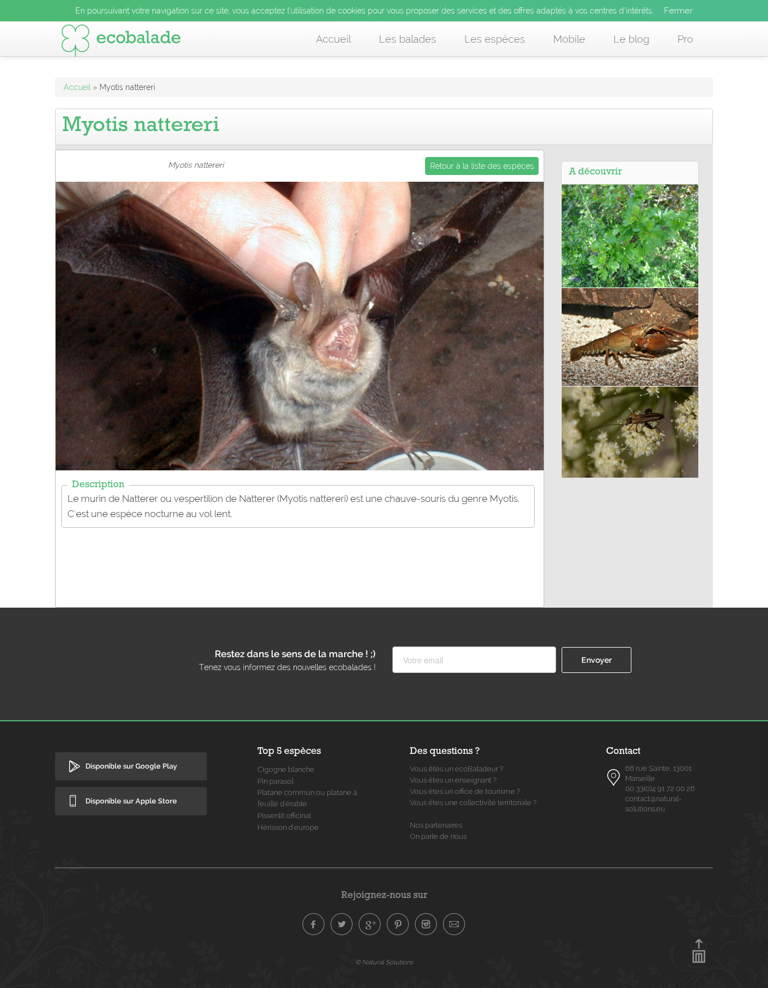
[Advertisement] (299, 560)
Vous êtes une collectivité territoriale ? (473, 802)
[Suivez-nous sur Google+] (370, 924)
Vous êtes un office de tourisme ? (465, 791)
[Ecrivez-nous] (454, 924)
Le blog (631, 39)
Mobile (569, 39)
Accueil (333, 39)
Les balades (407, 39)
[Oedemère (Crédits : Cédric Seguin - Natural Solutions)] (630, 431)
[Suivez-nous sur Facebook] (313, 924)
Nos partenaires (436, 825)
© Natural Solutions (384, 962)
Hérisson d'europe (288, 827)
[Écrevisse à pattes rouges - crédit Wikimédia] (630, 335)
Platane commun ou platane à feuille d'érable (307, 798)
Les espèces (494, 39)
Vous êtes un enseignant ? (453, 780)
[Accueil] (121, 43)
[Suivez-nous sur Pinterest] (398, 924)
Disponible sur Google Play (131, 766)
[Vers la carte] (614, 778)
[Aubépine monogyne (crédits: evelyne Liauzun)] (630, 235)
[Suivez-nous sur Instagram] (426, 924)
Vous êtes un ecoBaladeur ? (456, 769)
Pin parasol (275, 781)
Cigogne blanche (285, 769)
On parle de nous (438, 836)
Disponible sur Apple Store (131, 801)
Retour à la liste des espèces (482, 165)
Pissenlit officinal (284, 815)
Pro (685, 39)
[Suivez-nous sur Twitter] (342, 924)
